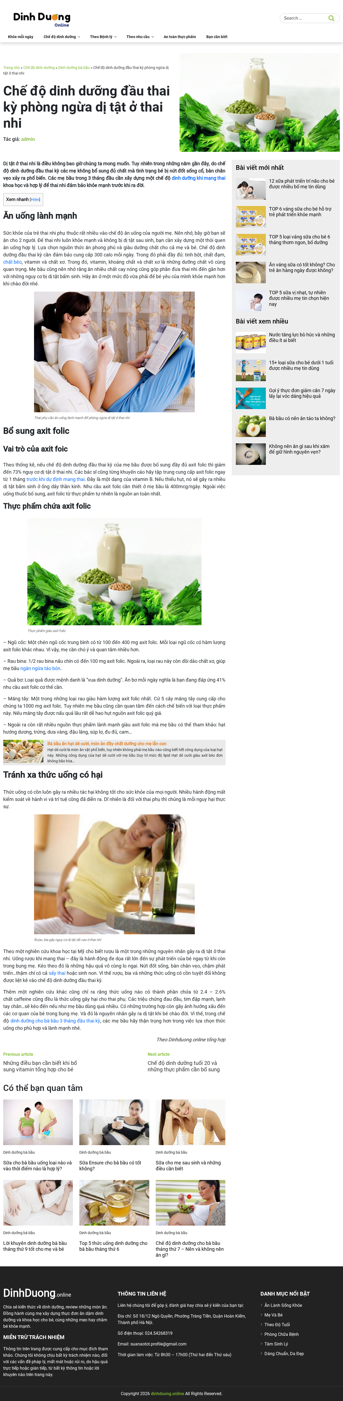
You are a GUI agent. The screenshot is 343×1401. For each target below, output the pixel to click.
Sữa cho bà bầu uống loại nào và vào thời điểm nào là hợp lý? (37, 1165)
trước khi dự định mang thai (56, 479)
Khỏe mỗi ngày (20, 37)
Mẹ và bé (273, 1315)
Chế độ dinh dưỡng (60, 37)
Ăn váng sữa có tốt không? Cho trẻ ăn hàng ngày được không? (302, 267)
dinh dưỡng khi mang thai (198, 178)
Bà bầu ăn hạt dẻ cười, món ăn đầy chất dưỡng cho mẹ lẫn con (106, 743)
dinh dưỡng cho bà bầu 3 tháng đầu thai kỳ (55, 1021)
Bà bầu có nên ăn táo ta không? (302, 418)
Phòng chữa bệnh (281, 1334)
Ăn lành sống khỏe (283, 1305)
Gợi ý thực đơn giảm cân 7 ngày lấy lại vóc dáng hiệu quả (302, 393)
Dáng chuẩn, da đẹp (284, 1353)
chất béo (12, 262)
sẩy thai (57, 973)
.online (37, 1293)
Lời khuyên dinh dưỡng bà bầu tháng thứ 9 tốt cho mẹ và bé (35, 1246)
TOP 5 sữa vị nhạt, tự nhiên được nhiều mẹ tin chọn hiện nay (299, 298)
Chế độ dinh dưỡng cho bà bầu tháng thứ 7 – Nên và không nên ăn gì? (190, 1248)
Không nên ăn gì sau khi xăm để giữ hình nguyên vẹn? (299, 449)
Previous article (18, 1054)
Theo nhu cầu (138, 37)
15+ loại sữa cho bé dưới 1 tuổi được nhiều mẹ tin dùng (301, 365)
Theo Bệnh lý (101, 37)
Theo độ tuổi (277, 1324)
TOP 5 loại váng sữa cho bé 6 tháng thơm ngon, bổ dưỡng (299, 239)
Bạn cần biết (217, 37)
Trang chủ (11, 67)
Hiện (35, 199)
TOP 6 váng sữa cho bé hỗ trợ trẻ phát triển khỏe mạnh (300, 212)
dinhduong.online (167, 1393)
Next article (159, 1054)
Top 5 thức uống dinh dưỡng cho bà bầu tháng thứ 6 (113, 1246)
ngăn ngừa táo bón (40, 668)
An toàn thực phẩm (180, 37)
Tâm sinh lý (276, 1344)
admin (28, 139)
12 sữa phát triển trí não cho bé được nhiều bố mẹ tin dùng (302, 184)
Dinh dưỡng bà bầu (74, 67)
